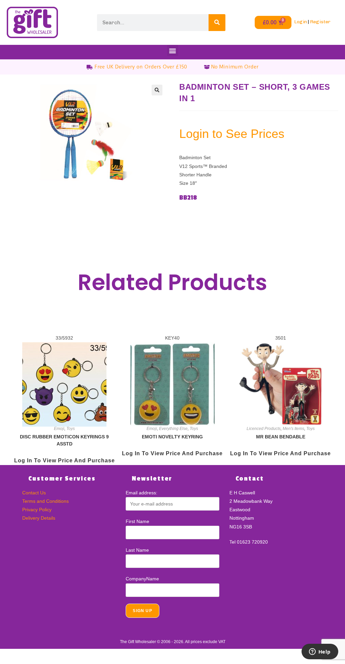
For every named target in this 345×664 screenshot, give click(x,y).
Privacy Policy (37, 509)
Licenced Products (264, 428)
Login (300, 22)
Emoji (59, 428)
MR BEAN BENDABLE (280, 436)
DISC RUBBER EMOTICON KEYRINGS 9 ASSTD (64, 440)
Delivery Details (38, 518)
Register (320, 22)
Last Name (137, 550)
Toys (70, 428)
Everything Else (173, 428)
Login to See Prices (231, 134)
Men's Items (293, 428)
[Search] (217, 22)
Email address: (141, 492)
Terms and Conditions (45, 501)
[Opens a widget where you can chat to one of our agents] (319, 652)
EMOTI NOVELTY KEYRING (172, 436)
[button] (172, 50)
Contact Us (34, 492)
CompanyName (142, 578)
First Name (137, 521)
